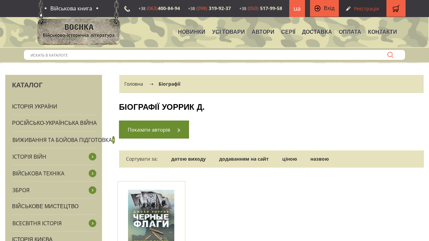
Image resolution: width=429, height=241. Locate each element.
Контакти (382, 32)
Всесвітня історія (37, 223)
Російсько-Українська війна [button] (54, 123)
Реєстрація (366, 8)
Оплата (350, 32)
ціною (289, 159)
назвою (319, 159)
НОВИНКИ (191, 32)
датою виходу (188, 159)
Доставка (317, 32)
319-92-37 (209, 8)
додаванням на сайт (244, 159)
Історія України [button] (34, 106)
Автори (263, 32)
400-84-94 (159, 8)
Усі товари (228, 32)
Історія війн (29, 156)
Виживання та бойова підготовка (62, 140)
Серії (288, 32)
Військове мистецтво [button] (45, 206)
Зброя (20, 190)
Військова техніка (38, 173)
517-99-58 (260, 8)
